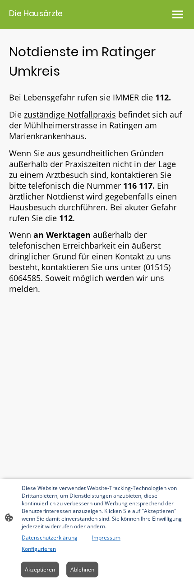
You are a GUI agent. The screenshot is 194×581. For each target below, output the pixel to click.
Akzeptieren (40, 569)
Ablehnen (82, 569)
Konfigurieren (39, 549)
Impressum (106, 537)
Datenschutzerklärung (50, 537)
